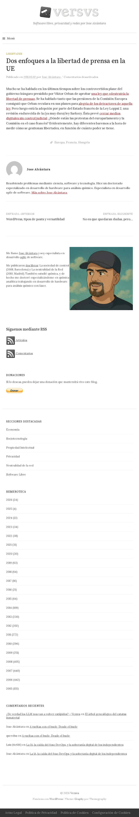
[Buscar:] (133, 38)
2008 (9, 661)
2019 (9, 562)
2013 (9, 616)
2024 (9, 518)
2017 (9, 581)
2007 (9, 670)
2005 (9, 688)
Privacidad (13, 456)
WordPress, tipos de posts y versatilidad (35, 219)
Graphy (79, 799)
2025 (9, 508)
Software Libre (16, 474)
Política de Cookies (75, 813)
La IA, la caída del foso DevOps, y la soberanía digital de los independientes (74, 744)
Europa (59, 142)
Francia (71, 142)
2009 (9, 652)
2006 (9, 679)
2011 (8, 634)
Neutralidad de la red (19, 465)
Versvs (74, 793)
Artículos (21, 340)
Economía (12, 429)
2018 (9, 571)
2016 (9, 589)
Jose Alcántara (28, 253)
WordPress (56, 799)
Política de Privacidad (41, 813)
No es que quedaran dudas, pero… (108, 219)
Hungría (84, 142)
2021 (9, 544)
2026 (9, 499)
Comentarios (24, 353)
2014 (9, 607)
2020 (9, 553)
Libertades (14, 53)
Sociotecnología (16, 438)
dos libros (32, 265)
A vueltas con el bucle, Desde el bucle (53, 726)
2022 (9, 536)
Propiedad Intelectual (20, 447)
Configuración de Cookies (111, 813)
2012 (9, 625)
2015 (9, 598)
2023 (9, 527)
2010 (9, 643)
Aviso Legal (13, 813)
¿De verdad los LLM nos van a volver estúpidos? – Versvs (43, 714)
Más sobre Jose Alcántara (49, 192)
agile (23, 257)
